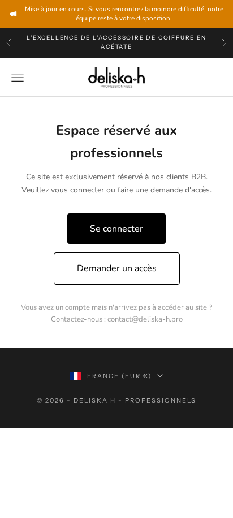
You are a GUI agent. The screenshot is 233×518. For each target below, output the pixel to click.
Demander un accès (117, 268)
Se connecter (116, 228)
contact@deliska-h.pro (145, 319)
